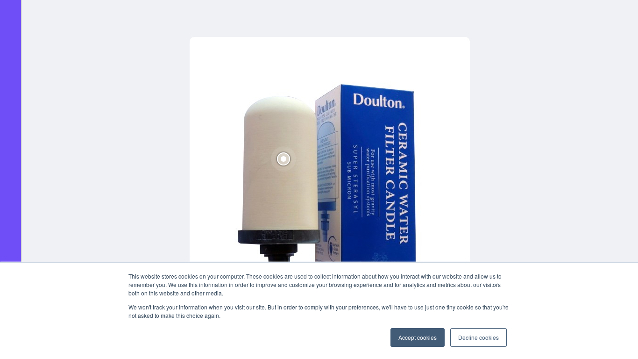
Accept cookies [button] (417, 337)
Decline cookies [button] (478, 337)
